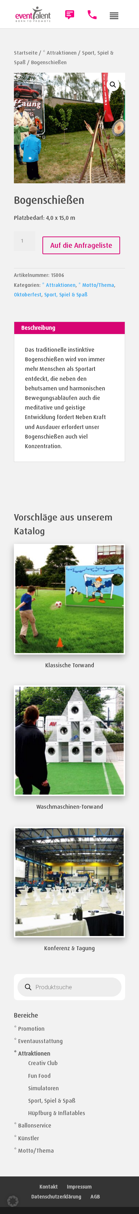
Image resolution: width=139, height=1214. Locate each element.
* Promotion (29, 1028)
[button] (113, 84)
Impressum (79, 1187)
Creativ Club (43, 1063)
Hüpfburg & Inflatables (56, 1113)
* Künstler (26, 1138)
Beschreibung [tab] (38, 328)
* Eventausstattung (38, 1041)
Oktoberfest (27, 294)
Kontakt (49, 1187)
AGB (95, 1196)
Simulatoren (43, 1088)
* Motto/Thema (96, 285)
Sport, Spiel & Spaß (65, 294)
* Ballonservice (32, 1125)
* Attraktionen (60, 52)
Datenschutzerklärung (56, 1196)
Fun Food (39, 1076)
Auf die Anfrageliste (81, 245)
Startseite (25, 52)
